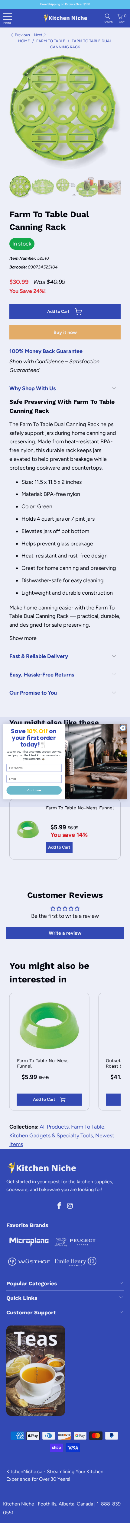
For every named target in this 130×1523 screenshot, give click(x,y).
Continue (34, 790)
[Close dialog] (122, 728)
